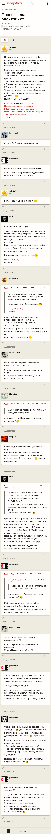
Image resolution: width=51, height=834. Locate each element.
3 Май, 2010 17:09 (7, 772)
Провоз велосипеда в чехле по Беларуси (24, 112)
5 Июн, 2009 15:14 (8, 388)
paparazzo (13, 717)
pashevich (13, 158)
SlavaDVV (13, 394)
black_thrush (24, 403)
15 (35, 830)
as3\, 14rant (24, 486)
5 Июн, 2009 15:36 (8, 558)
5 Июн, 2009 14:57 (8, 211)
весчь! (30, 365)
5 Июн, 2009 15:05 (8, 347)
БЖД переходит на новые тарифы (20, 109)
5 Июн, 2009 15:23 (8, 431)
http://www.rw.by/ (12, 260)
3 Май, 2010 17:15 (7, 822)
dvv (21, 287)
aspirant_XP (14, 278)
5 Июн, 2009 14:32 (8, 127)
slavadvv (23, 573)
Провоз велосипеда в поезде (18, 106)
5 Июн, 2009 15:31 (8, 471)
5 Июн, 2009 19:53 (8, 711)
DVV (11, 217)
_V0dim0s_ (13, 47)
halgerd (12, 437)
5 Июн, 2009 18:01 (8, 660)
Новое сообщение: (10, 26)
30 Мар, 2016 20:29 (11, 29)
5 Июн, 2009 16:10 (8, 622)
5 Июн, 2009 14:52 (8, 185)
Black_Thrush (14, 353)
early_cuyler (25, 26)
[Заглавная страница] (15, 2)
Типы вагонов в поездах (15, 114)
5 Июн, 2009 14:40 (8, 153)
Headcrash (13, 133)
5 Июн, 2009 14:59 (8, 272)
